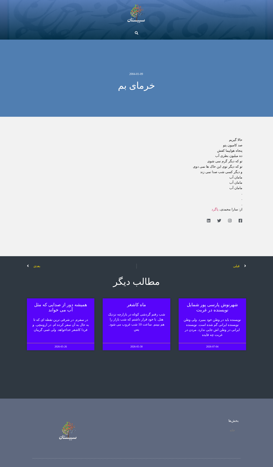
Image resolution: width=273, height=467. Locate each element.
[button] (137, 33)
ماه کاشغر (136, 304)
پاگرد (215, 209)
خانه (232, 430)
